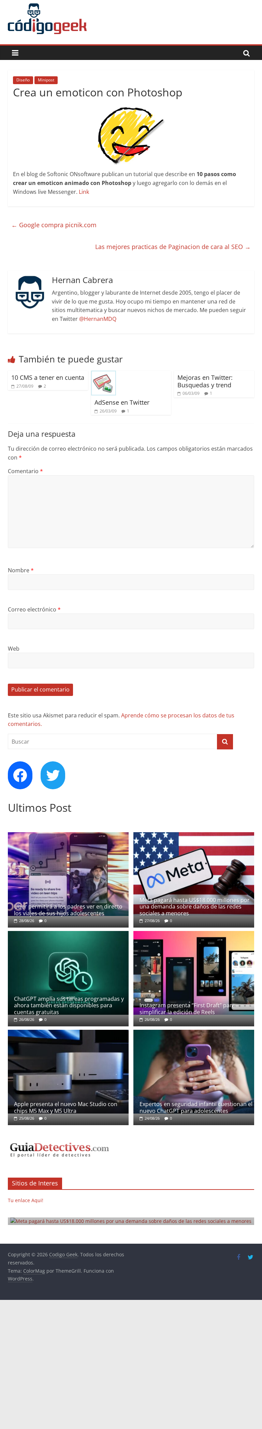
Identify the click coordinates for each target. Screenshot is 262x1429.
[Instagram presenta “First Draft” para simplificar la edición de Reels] (193, 934)
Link (84, 192)
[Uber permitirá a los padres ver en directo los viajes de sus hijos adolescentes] (68, 836)
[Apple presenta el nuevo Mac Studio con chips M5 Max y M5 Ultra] (68, 1033)
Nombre (21, 570)
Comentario (25, 471)
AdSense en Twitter (121, 402)
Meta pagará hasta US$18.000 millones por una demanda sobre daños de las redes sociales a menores (195, 906)
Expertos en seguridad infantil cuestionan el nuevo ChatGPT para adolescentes (196, 1107)
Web (13, 648)
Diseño (23, 80)
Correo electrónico (34, 609)
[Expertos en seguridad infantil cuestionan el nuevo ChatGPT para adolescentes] (193, 1033)
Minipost (46, 80)
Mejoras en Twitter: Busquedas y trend (205, 381)
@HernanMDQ (97, 319)
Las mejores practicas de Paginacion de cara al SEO (173, 247)
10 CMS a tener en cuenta (47, 377)
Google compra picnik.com (54, 225)
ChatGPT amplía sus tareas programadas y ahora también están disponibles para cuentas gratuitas (69, 1005)
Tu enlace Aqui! (25, 1200)
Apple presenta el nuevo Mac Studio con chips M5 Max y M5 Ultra (65, 1107)
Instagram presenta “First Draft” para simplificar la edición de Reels (187, 1008)
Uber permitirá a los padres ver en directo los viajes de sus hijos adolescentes (68, 910)
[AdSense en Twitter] (103, 374)
